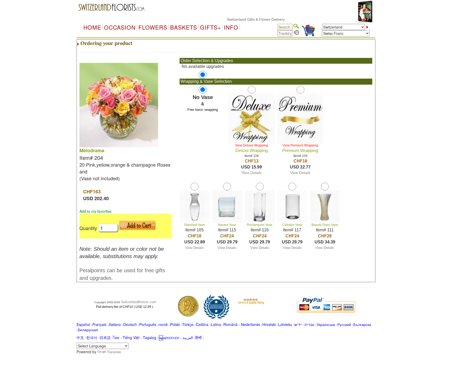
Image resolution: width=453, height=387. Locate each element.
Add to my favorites (95, 211)
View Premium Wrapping (300, 145)
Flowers (152, 27)
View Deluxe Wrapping (251, 145)
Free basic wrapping (202, 110)
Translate (114, 351)
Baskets (183, 27)
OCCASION (120, 27)
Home (92, 27)
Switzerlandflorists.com (138, 302)
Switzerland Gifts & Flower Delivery (249, 19)
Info (231, 27)
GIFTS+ (210, 27)
